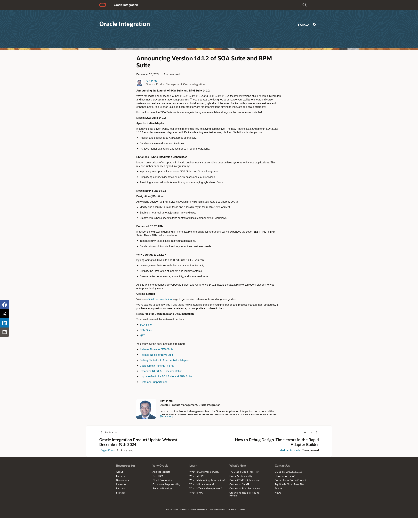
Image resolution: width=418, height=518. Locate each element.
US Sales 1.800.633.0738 (288, 471)
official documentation (159, 299)
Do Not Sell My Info (199, 509)
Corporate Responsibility (166, 484)
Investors (121, 484)
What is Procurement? (201, 484)
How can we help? (285, 476)
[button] (304, 5)
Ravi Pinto (151, 80)
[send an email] (4, 332)
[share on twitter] (4, 313)
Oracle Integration (126, 5)
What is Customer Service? (204, 471)
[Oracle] (102, 5)
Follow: (303, 25)
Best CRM (158, 476)
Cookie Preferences (217, 509)
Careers (120, 476)
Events (278, 488)
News (278, 492)
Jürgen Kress (107, 450)
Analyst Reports (161, 471)
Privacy (183, 509)
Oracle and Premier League (244, 488)
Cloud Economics (162, 480)
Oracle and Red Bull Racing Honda (244, 494)
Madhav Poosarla (290, 450)
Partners (121, 488)
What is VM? (196, 492)
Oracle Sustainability (240, 476)
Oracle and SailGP (239, 484)
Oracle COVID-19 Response (244, 480)
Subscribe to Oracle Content (290, 480)
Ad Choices (231, 509)
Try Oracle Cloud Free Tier (244, 471)
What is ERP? (196, 476)
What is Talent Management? (205, 488)
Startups (121, 492)
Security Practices (162, 488)
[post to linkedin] (4, 323)
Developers (122, 480)
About (119, 471)
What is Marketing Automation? (207, 480)
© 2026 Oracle (172, 509)
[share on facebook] (4, 304)
